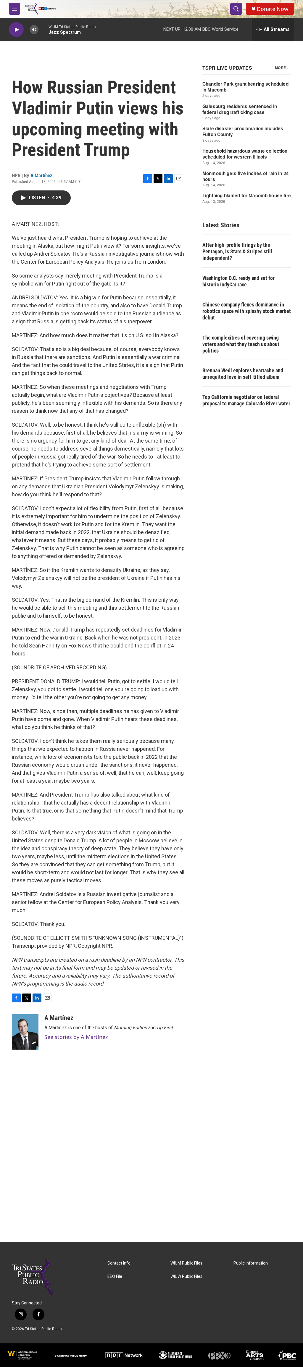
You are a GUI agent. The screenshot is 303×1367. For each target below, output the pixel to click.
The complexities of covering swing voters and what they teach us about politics (240, 344)
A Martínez (41, 175)
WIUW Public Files (186, 1276)
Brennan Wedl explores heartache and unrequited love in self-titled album (242, 373)
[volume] (34, 29)
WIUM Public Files (186, 1263)
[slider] (43, 29)
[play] (16, 29)
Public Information (250, 1263)
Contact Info (118, 1263)
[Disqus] (151, 1162)
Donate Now (272, 9)
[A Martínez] (25, 1032)
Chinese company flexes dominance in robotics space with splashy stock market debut (246, 311)
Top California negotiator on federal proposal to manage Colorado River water (246, 400)
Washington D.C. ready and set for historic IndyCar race (238, 281)
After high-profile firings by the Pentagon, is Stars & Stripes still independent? (237, 251)
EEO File (114, 1276)
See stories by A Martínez (76, 1036)
